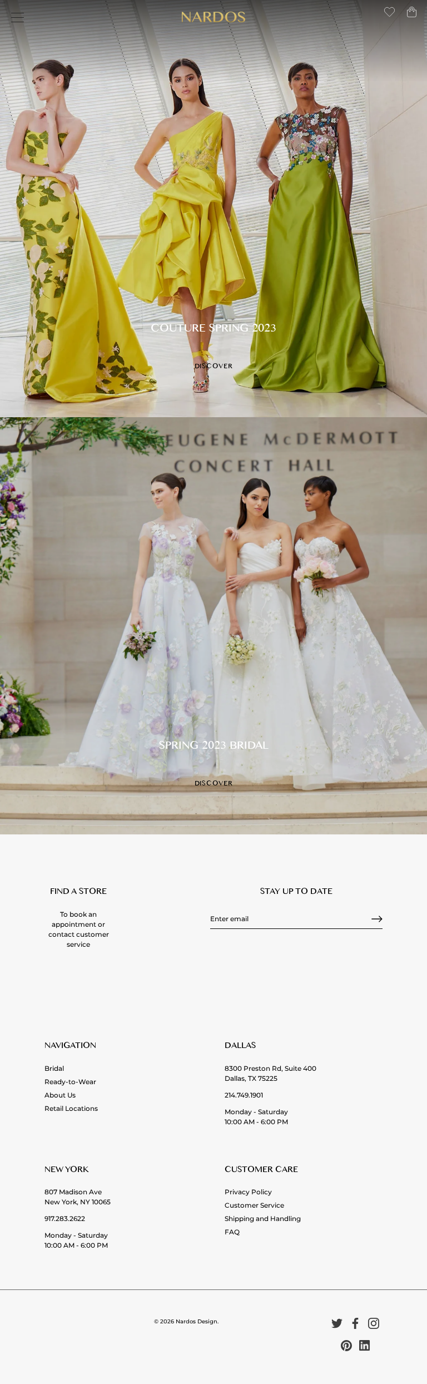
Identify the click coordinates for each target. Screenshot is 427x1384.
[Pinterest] (346, 1345)
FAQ (232, 1232)
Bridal (54, 1068)
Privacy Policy (248, 1192)
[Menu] (18, 18)
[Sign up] (377, 919)
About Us (60, 1095)
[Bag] (411, 16)
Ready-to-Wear (70, 1081)
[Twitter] (336, 1323)
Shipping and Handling (263, 1218)
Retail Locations (71, 1108)
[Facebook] (355, 1323)
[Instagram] (373, 1323)
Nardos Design (196, 1321)
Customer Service (254, 1205)
